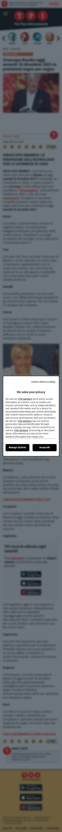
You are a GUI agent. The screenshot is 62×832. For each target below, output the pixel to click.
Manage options (17, 447)
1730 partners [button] (25, 399)
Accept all (44, 447)
